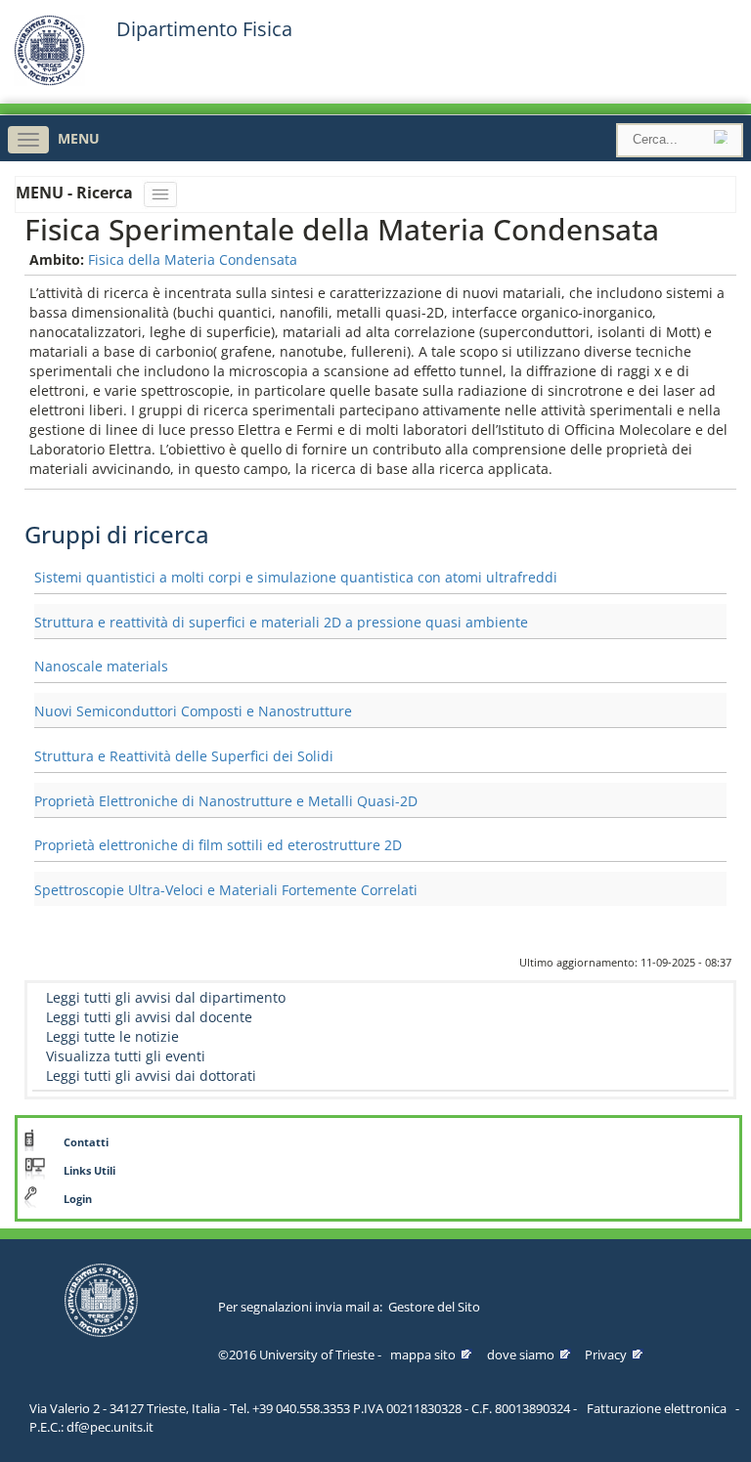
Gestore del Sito (434, 1306)
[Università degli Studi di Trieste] (49, 80)
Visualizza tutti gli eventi (125, 1056)
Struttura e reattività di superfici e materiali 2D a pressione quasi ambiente (281, 622)
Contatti (86, 1142)
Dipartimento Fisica (204, 29)
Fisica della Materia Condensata (192, 259)
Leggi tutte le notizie (112, 1036)
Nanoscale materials (101, 666)
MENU (79, 138)
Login (78, 1199)
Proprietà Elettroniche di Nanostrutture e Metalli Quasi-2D (226, 801)
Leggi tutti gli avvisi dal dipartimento (166, 997)
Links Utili (89, 1171)
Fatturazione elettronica (657, 1408)
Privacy (606, 1354)
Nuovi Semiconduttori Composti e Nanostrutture (193, 711)
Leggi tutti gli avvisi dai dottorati (151, 1075)
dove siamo (520, 1354)
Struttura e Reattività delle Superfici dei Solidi (183, 756)
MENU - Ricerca (76, 192)
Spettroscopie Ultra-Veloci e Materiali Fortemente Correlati (226, 890)
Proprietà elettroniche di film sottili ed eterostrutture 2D (218, 845)
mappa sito (423, 1354)
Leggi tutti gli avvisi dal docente (149, 1017)
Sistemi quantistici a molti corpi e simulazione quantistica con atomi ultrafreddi (295, 577)
